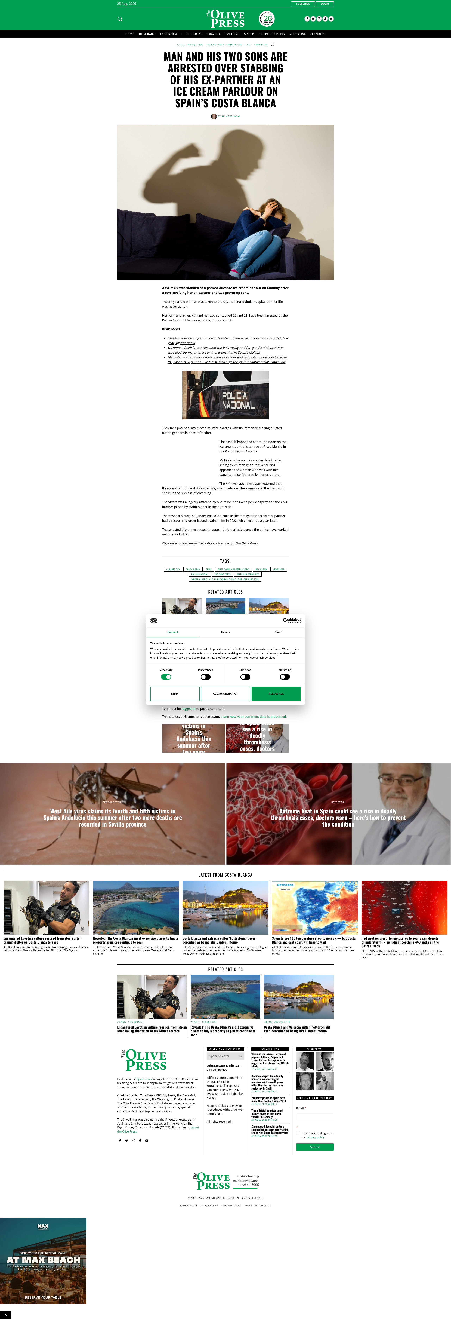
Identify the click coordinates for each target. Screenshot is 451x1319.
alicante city (173, 569)
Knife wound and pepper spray (234, 569)
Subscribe (303, 3)
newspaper (278, 569)
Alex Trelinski (231, 116)
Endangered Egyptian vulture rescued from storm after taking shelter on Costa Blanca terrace (42, 940)
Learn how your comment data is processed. (254, 716)
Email (301, 1108)
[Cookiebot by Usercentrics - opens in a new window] (285, 620)
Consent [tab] (172, 632)
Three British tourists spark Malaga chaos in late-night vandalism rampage (267, 1113)
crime (209, 569)
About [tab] (278, 632)
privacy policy (316, 1137)
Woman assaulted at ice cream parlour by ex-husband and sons (225, 579)
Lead (247, 44)
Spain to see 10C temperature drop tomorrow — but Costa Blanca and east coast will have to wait (314, 940)
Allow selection (225, 693)
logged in (188, 708)
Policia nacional (200, 574)
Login (325, 3)
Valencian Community (248, 574)
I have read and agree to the (317, 1135)
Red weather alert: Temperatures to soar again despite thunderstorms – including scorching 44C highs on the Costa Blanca (400, 942)
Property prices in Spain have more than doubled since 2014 (268, 1099)
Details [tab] (225, 632)
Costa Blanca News (212, 543)
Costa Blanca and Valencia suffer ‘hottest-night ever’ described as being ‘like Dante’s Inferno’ (219, 940)
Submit (315, 1147)
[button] (240, 1056)
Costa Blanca (215, 44)
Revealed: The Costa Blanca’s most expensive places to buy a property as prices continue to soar (135, 940)
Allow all (276, 693)
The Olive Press (223, 574)
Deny (175, 693)
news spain (261, 569)
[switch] (206, 677)
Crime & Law (234, 44)
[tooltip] (307, 19)
